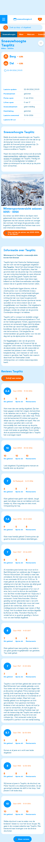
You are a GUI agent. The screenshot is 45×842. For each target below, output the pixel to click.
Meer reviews (23, 839)
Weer (21, 34)
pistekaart (16, 159)
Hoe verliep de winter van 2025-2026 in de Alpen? (23, 233)
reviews (7, 159)
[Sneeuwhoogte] (22, 19)
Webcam (30, 34)
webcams (23, 156)
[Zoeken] (25, 27)
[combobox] (25, 27)
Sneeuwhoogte (9, 34)
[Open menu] (3, 19)
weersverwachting (11, 156)
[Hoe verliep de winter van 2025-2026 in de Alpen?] (22, 190)
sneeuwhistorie (33, 156)
